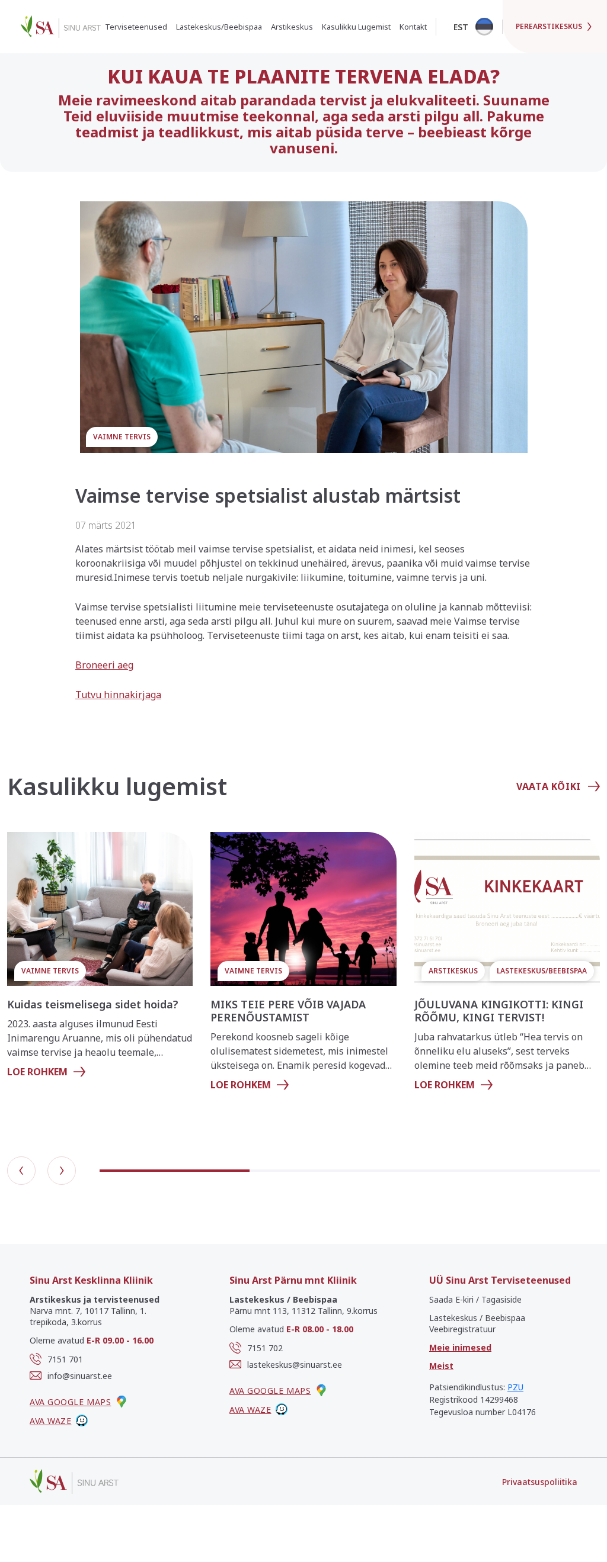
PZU (515, 1387)
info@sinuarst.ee (79, 1375)
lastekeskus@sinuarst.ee (294, 1364)
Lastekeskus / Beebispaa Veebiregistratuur (477, 1323)
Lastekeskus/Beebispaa (219, 26)
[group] (100, 960)
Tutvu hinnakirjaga (118, 694)
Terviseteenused (136, 26)
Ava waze (50, 1420)
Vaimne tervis (122, 437)
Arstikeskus (292, 26)
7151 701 (65, 1359)
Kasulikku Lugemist (356, 26)
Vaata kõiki (548, 786)
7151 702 (265, 1348)
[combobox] (472, 27)
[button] (21, 1170)
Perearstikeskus (549, 26)
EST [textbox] (460, 27)
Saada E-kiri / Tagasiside (475, 1299)
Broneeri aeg (104, 664)
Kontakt (413, 26)
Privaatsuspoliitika (539, 1481)
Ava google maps (70, 1401)
